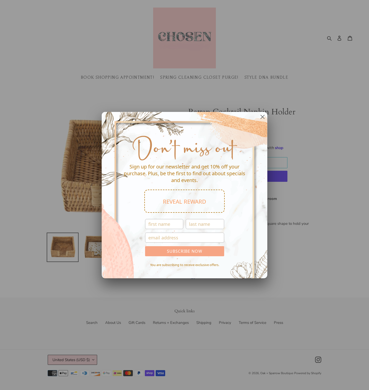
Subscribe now (184, 251)
